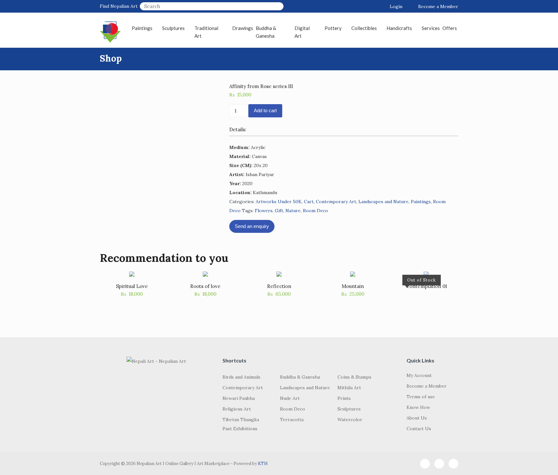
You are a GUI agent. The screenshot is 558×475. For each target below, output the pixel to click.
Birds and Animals (241, 377)
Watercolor (349, 419)
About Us (417, 418)
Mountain (353, 286)
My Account (419, 375)
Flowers (264, 210)
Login (396, 6)
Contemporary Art (336, 201)
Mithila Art (349, 388)
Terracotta (292, 419)
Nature (293, 210)
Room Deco (315, 210)
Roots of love (205, 286)
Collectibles (364, 28)
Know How (418, 407)
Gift (279, 210)
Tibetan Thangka (240, 419)
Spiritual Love (132, 286)
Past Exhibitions (239, 428)
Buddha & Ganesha (266, 32)
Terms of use (421, 397)
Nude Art (290, 398)
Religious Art (236, 409)
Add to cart (265, 110)
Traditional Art (206, 32)
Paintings (142, 28)
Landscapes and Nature (383, 201)
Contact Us (419, 428)
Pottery (333, 28)
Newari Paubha (238, 398)
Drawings (242, 28)
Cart (309, 201)
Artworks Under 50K (279, 201)
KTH (263, 463)
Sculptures (173, 28)
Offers (449, 28)
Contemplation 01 (426, 286)
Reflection (279, 286)
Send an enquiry (252, 226)
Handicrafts (399, 28)
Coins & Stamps (354, 377)
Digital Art (302, 32)
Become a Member (438, 6)
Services (431, 28)
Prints (344, 398)
